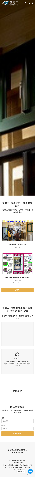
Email (3, 425)
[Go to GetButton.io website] (30, 475)
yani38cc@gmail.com (18, 460)
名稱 (2, 418)
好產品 (17, 290)
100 (21, 283)
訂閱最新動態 (17, 433)
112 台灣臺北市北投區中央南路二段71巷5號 (18, 465)
